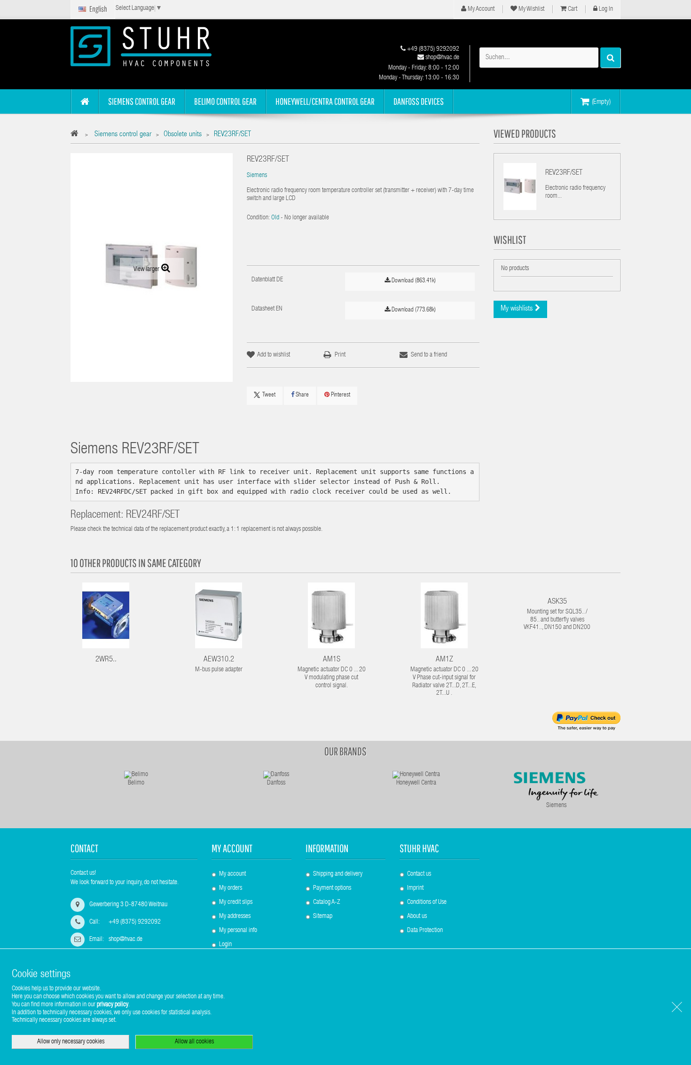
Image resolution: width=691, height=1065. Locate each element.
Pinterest (340, 395)
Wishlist (510, 239)
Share (301, 395)
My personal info (238, 930)
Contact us (419, 874)
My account (232, 848)
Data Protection (425, 930)
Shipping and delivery (337, 874)
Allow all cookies (194, 1042)
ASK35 (557, 602)
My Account (480, 9)
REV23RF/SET (563, 173)
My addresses (235, 916)
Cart (571, 9)
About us (417, 916)
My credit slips (235, 902)
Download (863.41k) (413, 281)
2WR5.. (106, 660)
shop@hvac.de (441, 57)
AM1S (331, 660)
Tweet (268, 395)
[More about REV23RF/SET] (519, 186)
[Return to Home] (77, 135)
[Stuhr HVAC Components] (157, 46)
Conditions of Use (427, 902)
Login (225, 944)
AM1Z (444, 660)
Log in (605, 9)
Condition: (258, 218)
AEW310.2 (219, 660)
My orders (230, 888)
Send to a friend (429, 355)
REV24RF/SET (153, 515)
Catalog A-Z (326, 902)
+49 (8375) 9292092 (432, 49)
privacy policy (112, 1005)
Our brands (345, 751)
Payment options (332, 888)
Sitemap (322, 916)
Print (340, 355)
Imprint (415, 888)
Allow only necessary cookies (70, 1042)
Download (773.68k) (413, 310)
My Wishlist (530, 9)
